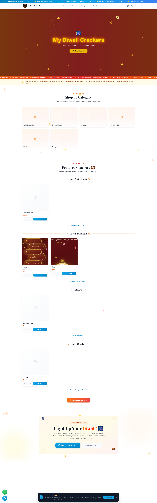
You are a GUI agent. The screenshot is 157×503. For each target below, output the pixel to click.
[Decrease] (24, 219)
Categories (84, 6)
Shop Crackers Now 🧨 (69, 445)
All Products (74, 6)
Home (65, 6)
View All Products (78, 400)
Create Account (90, 445)
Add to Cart (40, 219)
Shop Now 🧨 (80, 51)
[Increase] (30, 219)
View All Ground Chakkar (77, 281)
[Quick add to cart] (46, 208)
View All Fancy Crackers (77, 390)
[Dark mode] (132, 6)
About (95, 6)
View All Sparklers (77, 335)
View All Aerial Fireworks (77, 225)
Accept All (109, 497)
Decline (99, 497)
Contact (102, 6)
